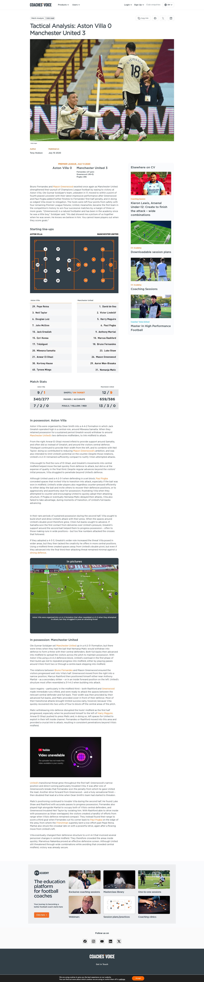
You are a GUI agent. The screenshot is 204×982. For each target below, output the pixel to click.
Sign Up (138, 5)
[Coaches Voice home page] (41, 5)
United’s (34, 783)
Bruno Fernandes (64, 670)
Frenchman (62, 823)
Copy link (144, 18)
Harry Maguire (105, 713)
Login (127, 5)
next (116, 593)
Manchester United (66, 646)
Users (75, 5)
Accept (138, 978)
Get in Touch (102, 964)
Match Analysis (37, 18)
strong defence (38, 553)
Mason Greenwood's (84, 451)
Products (62, 5)
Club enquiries (153, 5)
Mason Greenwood (63, 187)
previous (32, 593)
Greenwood (108, 689)
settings (122, 979)
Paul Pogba (102, 479)
